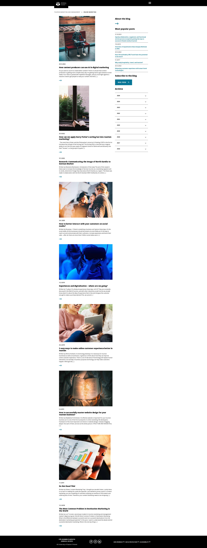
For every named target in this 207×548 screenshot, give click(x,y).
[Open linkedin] (99, 542)
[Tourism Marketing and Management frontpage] (61, 4)
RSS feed (122, 82)
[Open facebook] (91, 542)
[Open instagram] (95, 542)
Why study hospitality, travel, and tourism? (129, 62)
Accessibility (144, 542)
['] (117, 24)
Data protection (131, 542)
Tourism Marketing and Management (67, 12)
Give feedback (118, 542)
